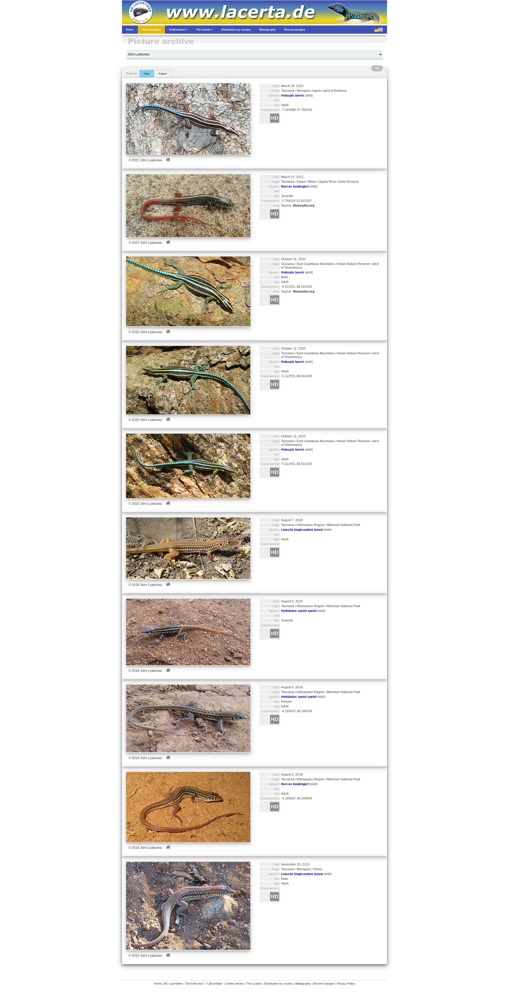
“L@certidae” (214, 983)
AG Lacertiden (173, 983)
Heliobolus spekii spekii (299, 611)
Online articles (235, 983)
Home (158, 983)
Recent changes (324, 983)
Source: (297, 205)
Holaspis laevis (292, 95)
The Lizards (254, 983)
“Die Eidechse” (194, 983)
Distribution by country (278, 983)
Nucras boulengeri (295, 186)
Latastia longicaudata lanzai (302, 530)
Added (163, 73)
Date (147, 73)
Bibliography (303, 983)
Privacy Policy (346, 983)
